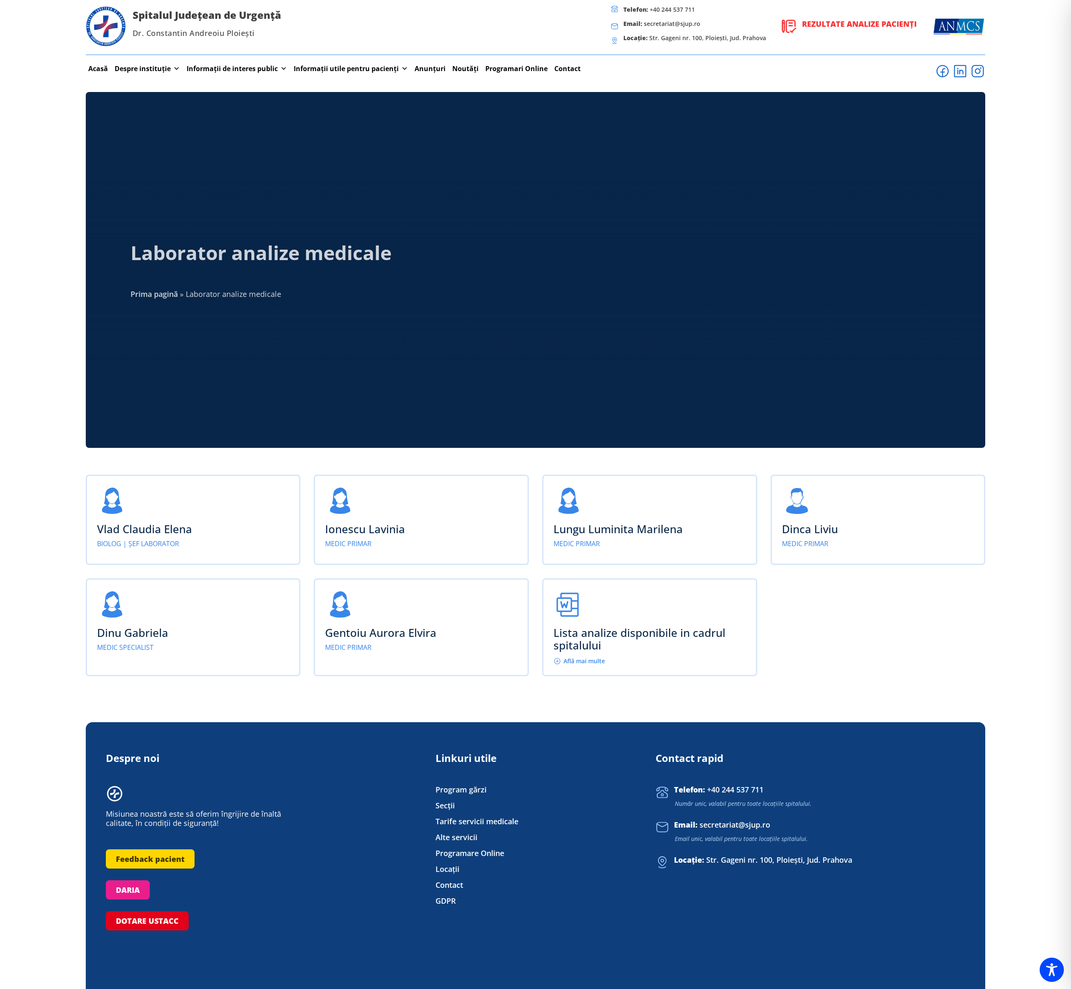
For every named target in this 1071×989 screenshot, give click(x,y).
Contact (567, 68)
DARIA (128, 890)
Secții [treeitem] (445, 805)
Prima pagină (154, 294)
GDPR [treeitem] (446, 901)
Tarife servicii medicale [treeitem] (477, 821)
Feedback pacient (150, 859)
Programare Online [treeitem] (470, 853)
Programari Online (516, 68)
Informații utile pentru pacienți (346, 68)
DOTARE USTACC (147, 921)
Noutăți (465, 68)
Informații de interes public (232, 68)
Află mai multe (584, 661)
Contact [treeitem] (449, 885)
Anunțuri (430, 68)
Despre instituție (143, 68)
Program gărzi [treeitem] (461, 790)
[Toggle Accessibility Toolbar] (1052, 970)
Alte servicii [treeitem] (456, 837)
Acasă (98, 68)
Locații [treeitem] (447, 869)
